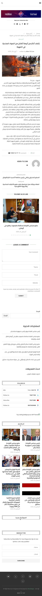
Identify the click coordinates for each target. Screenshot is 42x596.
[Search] (2, 3)
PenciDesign (31, 589)
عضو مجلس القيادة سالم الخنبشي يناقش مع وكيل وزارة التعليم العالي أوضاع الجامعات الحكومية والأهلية (21, 345)
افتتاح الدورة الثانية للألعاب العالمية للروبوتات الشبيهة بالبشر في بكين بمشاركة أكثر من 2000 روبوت (11, 502)
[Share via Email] (9, 153)
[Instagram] (14, 24)
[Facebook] (22, 24)
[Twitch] (27, 24)
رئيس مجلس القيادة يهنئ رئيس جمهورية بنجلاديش (25, 331)
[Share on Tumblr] (11, 153)
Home (38, 33)
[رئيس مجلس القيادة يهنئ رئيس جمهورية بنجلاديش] (31, 435)
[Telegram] (24, 24)
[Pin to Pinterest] (13, 153)
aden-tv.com (30, 51)
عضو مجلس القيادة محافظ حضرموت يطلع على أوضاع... (21, 227)
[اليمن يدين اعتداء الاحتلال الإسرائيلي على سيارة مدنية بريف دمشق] (31, 489)
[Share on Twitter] (15, 153)
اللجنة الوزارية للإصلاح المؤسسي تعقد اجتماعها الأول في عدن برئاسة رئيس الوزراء (11, 472)
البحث (38, 311)
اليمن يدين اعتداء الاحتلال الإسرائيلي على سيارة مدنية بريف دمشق (21, 359)
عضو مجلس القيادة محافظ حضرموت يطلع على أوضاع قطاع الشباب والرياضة (12, 446)
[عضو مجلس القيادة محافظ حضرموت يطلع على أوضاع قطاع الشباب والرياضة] (21, 211)
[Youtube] (17, 24)
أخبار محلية (29, 33)
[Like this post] (19, 153)
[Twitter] (20, 24)
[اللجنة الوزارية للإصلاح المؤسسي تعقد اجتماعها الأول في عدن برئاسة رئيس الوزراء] (11, 461)
